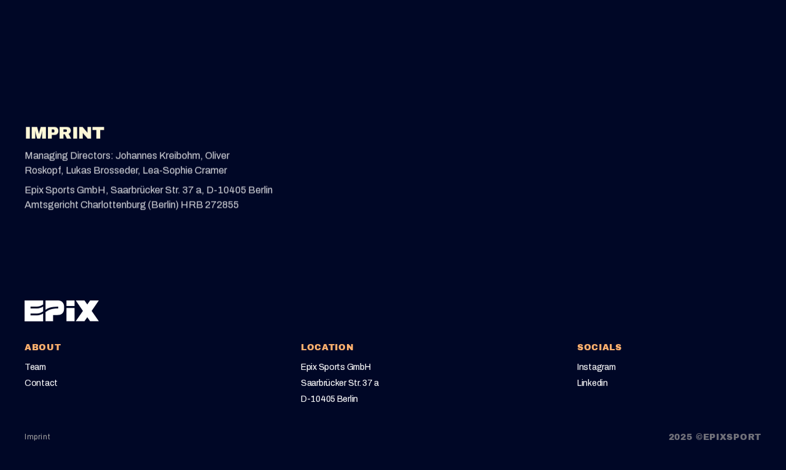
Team (35, 366)
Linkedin (592, 383)
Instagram (596, 366)
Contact (41, 383)
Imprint (37, 436)
